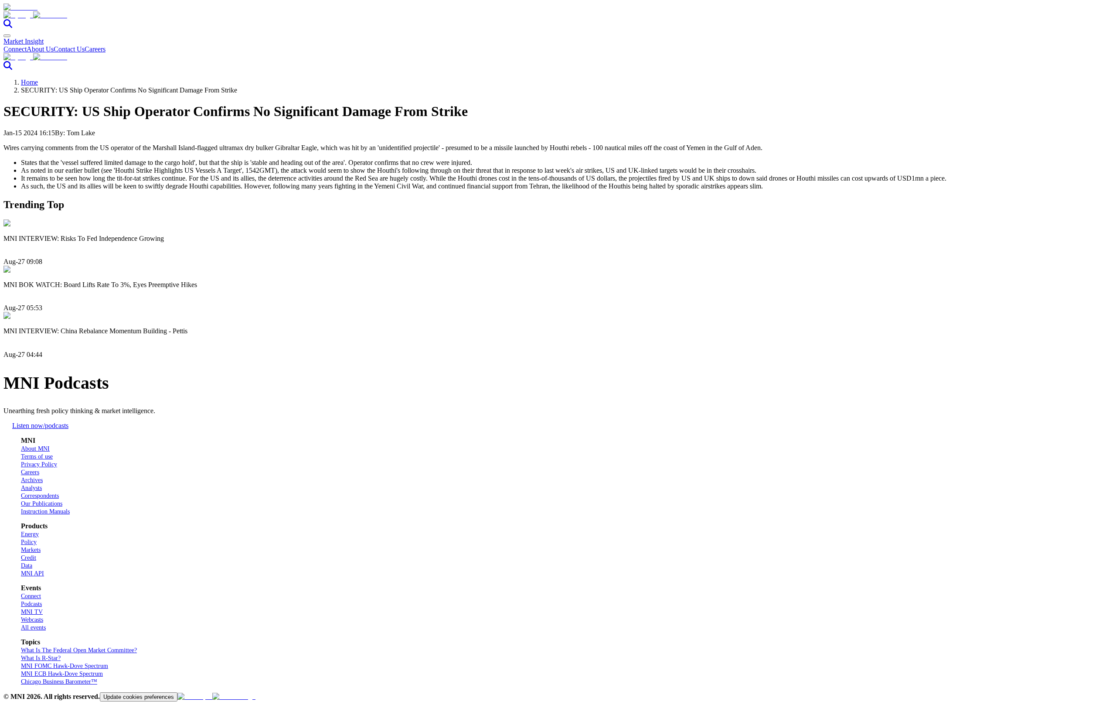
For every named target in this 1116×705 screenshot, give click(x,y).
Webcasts (32, 619)
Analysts (31, 488)
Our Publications (41, 503)
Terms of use (37, 456)
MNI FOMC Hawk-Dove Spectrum (64, 666)
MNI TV (32, 612)
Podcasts (31, 604)
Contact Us (69, 49)
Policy (29, 542)
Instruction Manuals (45, 511)
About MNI (35, 448)
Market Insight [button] (23, 41)
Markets (31, 550)
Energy (30, 534)
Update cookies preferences (138, 697)
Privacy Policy (39, 464)
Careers (95, 49)
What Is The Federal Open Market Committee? (79, 650)
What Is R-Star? (41, 658)
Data (26, 565)
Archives (32, 480)
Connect (15, 49)
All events (33, 627)
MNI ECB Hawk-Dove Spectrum (62, 674)
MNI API (32, 573)
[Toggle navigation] (6, 35)
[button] (558, 15)
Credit (28, 557)
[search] (7, 25)
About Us (40, 49)
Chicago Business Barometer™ (59, 681)
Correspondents (40, 496)
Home (29, 82)
